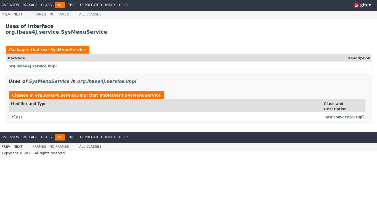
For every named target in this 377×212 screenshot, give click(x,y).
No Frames (59, 14)
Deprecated (91, 5)
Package (30, 5)
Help (123, 5)
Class (46, 5)
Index (110, 5)
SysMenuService (68, 49)
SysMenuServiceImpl (344, 117)
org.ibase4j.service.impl (33, 66)
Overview (10, 5)
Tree (72, 5)
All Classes (90, 14)
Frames (39, 14)
